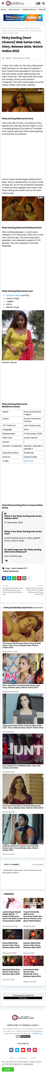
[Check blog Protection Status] (23, 1037)
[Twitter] (9, 578)
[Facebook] (4, 578)
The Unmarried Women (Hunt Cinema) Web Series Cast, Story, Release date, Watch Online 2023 (21, 645)
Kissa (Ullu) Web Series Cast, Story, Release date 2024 (11, 945)
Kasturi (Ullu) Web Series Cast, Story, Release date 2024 (32, 945)
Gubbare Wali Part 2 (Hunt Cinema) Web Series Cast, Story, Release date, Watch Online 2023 (20, 848)
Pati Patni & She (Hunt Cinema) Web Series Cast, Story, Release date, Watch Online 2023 (22, 807)
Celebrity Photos (29, 9)
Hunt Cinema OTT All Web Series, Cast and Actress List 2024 (21, 767)
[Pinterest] (19, 578)
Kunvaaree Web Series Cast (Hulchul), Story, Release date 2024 (32, 972)
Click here (28, 461)
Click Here (23, 998)
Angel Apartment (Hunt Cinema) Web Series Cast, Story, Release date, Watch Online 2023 (22, 727)
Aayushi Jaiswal (13, 295)
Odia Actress (14, 9)
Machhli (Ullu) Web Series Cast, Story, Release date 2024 (11, 971)
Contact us (37, 1033)
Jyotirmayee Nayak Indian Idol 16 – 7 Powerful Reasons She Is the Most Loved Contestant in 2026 (12, 916)
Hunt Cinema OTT (19, 568)
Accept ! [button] (8, 1069)
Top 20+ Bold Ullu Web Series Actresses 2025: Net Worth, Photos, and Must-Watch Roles (32, 916)
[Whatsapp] (14, 578)
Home (3, 9)
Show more (38, 607)
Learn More (28, 1064)
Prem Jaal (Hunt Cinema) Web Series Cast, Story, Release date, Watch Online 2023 (21, 686)
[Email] (24, 578)
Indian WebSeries (15, 28)
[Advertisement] (23, 154)
